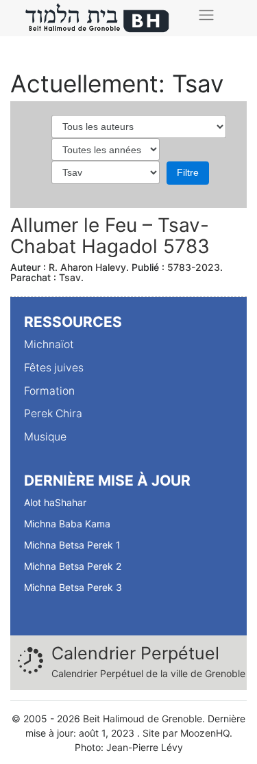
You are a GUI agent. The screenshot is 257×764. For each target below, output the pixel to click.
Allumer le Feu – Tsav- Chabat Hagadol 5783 (110, 235)
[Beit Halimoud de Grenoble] (98, 18)
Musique (45, 436)
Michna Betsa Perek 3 (73, 587)
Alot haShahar (55, 502)
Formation (49, 390)
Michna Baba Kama (67, 523)
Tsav (70, 277)
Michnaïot (49, 344)
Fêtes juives (54, 367)
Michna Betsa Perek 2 (72, 566)
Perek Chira (53, 413)
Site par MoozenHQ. (187, 733)
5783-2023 (193, 267)
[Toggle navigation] (206, 14)
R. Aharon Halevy (87, 267)
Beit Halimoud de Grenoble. (144, 718)
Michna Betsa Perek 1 (72, 545)
